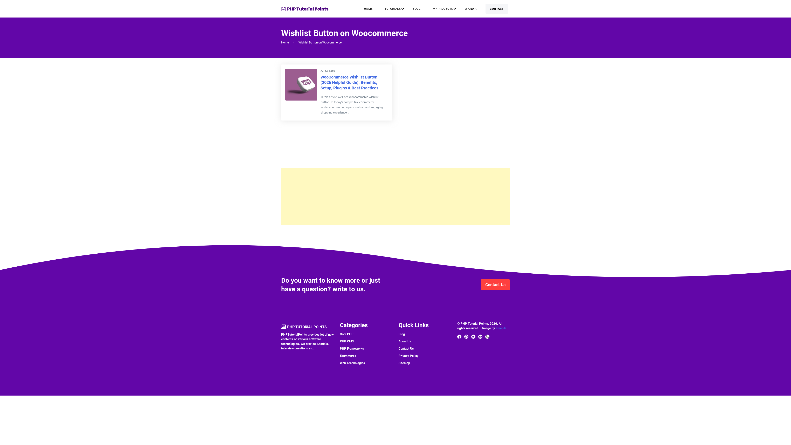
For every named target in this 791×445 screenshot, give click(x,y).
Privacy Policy (409, 356)
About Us (405, 341)
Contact (497, 8)
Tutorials (393, 8)
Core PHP (346, 334)
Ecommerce (348, 356)
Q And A (471, 8)
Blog (417, 8)
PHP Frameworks (352, 348)
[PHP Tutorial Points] (305, 8)
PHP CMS (347, 341)
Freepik (501, 328)
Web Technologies (352, 363)
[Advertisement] (395, 196)
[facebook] (459, 336)
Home (368, 8)
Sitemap (404, 363)
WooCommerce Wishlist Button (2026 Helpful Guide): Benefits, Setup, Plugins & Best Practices (349, 82)
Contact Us (495, 284)
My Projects (443, 8)
